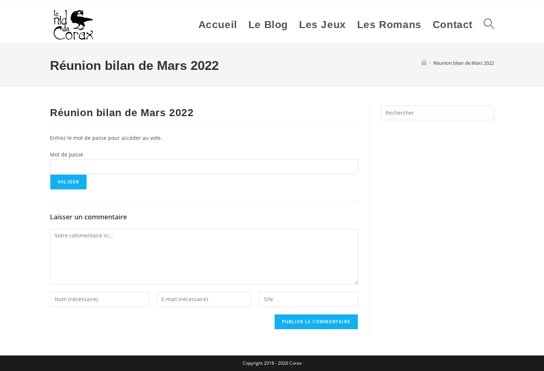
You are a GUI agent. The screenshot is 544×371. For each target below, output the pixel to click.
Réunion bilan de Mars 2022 (463, 63)
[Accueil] (424, 63)
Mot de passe (66, 154)
